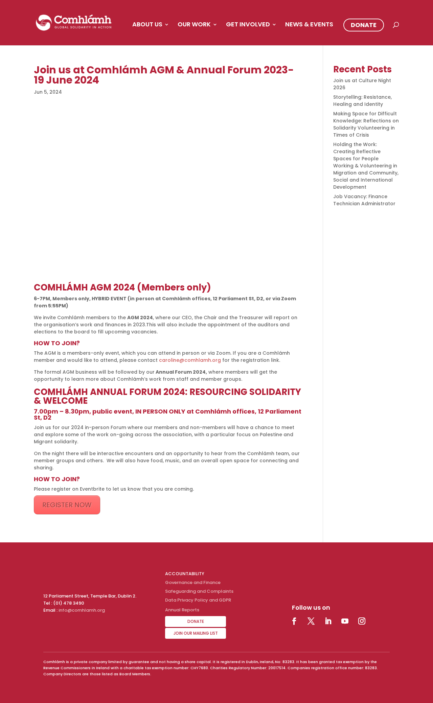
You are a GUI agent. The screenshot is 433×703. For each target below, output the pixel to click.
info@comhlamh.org (82, 610)
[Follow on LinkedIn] (328, 621)
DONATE (364, 25)
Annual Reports (182, 610)
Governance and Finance (193, 582)
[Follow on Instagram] (362, 621)
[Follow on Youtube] (345, 621)
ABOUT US (147, 25)
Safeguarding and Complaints (199, 591)
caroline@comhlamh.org (190, 360)
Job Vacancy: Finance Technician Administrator (364, 200)
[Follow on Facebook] (294, 621)
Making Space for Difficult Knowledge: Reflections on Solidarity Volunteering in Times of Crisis (366, 124)
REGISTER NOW (67, 505)
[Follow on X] (311, 621)
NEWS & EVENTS (309, 25)
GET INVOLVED (248, 25)
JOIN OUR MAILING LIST (196, 633)
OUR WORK (194, 25)
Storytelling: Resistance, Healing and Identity (362, 101)
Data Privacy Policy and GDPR (198, 600)
